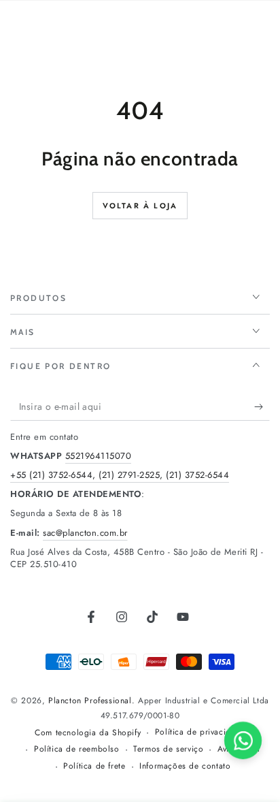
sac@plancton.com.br (85, 532)
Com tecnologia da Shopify (88, 733)
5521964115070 (98, 455)
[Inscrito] (262, 407)
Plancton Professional (90, 700)
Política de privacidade (200, 732)
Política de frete (94, 766)
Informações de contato (184, 766)
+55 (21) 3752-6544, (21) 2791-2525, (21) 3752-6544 (119, 474)
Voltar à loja (140, 205)
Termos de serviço (168, 749)
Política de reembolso (77, 749)
